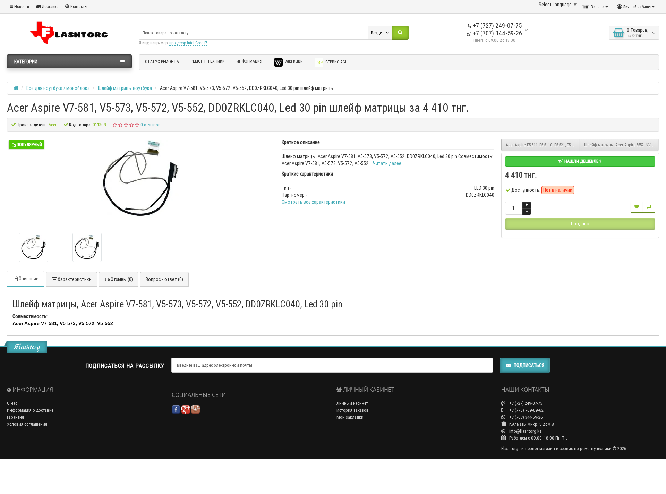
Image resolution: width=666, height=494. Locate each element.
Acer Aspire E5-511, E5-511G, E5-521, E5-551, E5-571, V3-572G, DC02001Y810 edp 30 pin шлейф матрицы (543, 144)
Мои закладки (350, 417)
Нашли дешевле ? (582, 161)
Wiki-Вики (293, 62)
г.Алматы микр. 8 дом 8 (531, 424)
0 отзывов (150, 125)
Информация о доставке (30, 410)
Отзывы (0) (122, 279)
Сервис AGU (336, 62)
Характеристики (75, 279)
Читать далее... (388, 163)
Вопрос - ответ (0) (164, 279)
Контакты (78, 6)
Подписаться (529, 365)
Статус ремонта (162, 61)
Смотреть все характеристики (313, 202)
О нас (12, 403)
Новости (21, 6)
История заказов (352, 410)
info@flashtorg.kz (524, 431)
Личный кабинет (352, 403)
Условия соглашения (27, 424)
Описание (29, 278)
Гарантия (15, 417)
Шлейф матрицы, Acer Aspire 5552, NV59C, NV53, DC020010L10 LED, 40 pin (621, 144)
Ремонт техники (208, 61)
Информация (249, 61)
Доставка (50, 6)
